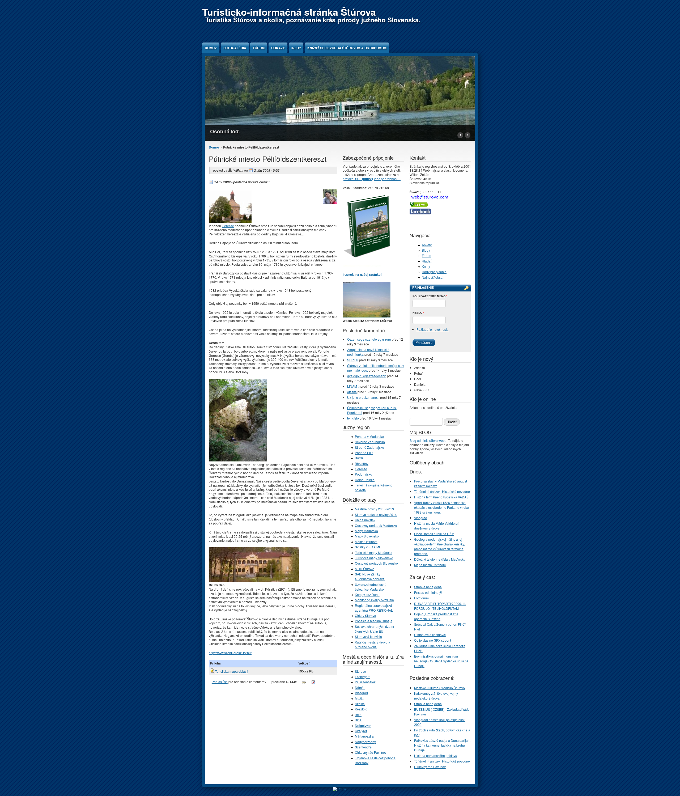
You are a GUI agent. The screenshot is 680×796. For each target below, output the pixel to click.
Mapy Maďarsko (366, 530)
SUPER (352, 360)
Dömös (360, 687)
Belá (358, 714)
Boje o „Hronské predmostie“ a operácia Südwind (436, 616)
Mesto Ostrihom (366, 541)
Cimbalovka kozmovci (430, 634)
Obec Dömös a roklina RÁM (434, 533)
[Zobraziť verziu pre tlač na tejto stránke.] (304, 681)
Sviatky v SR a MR (368, 547)
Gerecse (228, 225)
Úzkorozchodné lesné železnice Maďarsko (370, 586)
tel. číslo (353, 418)
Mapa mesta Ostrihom (430, 564)
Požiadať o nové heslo (432, 329)
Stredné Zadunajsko (369, 447)
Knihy (426, 266)
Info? (296, 47)
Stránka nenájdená (428, 587)
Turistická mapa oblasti (231, 671)
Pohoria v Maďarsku (369, 436)
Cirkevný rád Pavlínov (370, 752)
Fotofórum (421, 598)
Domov (211, 47)
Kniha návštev (365, 520)
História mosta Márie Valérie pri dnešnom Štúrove (436, 525)
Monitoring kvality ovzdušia (374, 600)
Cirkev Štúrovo (365, 615)
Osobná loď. (225, 131)
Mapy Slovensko (367, 536)
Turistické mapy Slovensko (374, 558)
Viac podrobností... (387, 178)
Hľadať (426, 261)
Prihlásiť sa (220, 681)
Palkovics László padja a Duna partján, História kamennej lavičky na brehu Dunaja (442, 745)
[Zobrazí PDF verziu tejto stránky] (313, 681)
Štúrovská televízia (368, 636)
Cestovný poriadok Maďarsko (376, 525)
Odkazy (278, 47)
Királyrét (361, 731)
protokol (358, 178)
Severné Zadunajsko (370, 441)
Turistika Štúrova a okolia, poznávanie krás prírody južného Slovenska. (312, 19)
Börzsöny (361, 463)
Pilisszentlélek (365, 682)
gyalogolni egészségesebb (366, 376)
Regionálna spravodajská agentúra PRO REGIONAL (374, 607)
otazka (352, 391)
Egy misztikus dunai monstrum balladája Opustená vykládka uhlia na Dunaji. (441, 661)
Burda (359, 458)
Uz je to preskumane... (363, 397)
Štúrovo (360, 671)
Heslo (418, 313)
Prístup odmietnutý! (428, 592)
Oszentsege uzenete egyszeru (369, 339)
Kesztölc (361, 709)
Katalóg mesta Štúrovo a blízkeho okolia (372, 644)
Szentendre (363, 747)
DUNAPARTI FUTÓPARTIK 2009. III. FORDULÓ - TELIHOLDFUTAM (440, 606)
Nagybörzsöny (365, 741)
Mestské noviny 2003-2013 (374, 509)
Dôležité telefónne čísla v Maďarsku (439, 559)
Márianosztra (364, 736)
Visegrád (361, 693)
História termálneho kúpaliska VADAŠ (441, 497)
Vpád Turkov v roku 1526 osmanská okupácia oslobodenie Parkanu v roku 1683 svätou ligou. (441, 507)
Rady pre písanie (434, 271)
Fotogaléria (234, 47)
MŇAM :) (353, 386)
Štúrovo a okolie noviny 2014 (376, 514)
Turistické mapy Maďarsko (373, 552)
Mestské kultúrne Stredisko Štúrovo (439, 687)
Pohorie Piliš (364, 452)
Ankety (427, 245)
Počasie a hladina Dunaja (373, 621)
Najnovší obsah (433, 277)
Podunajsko (363, 474)
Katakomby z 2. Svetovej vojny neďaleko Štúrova (436, 695)
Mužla (359, 698)
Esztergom (362, 676)
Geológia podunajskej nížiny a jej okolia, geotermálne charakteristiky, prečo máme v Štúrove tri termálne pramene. (439, 546)
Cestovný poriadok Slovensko (376, 563)
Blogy (426, 250)
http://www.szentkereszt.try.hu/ (230, 652)
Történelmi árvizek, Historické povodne (442, 491)
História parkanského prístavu (435, 755)
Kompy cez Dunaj (367, 594)
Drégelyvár (363, 725)
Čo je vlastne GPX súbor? (432, 640)
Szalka (360, 703)
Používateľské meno (430, 296)
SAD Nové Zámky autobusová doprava (370, 576)
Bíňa (358, 720)
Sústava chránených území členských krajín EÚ (374, 628)
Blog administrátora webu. (428, 440)
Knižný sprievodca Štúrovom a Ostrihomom (346, 47)
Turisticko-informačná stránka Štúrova (289, 12)
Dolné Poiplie (365, 479)
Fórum (259, 47)
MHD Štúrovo (364, 568)
